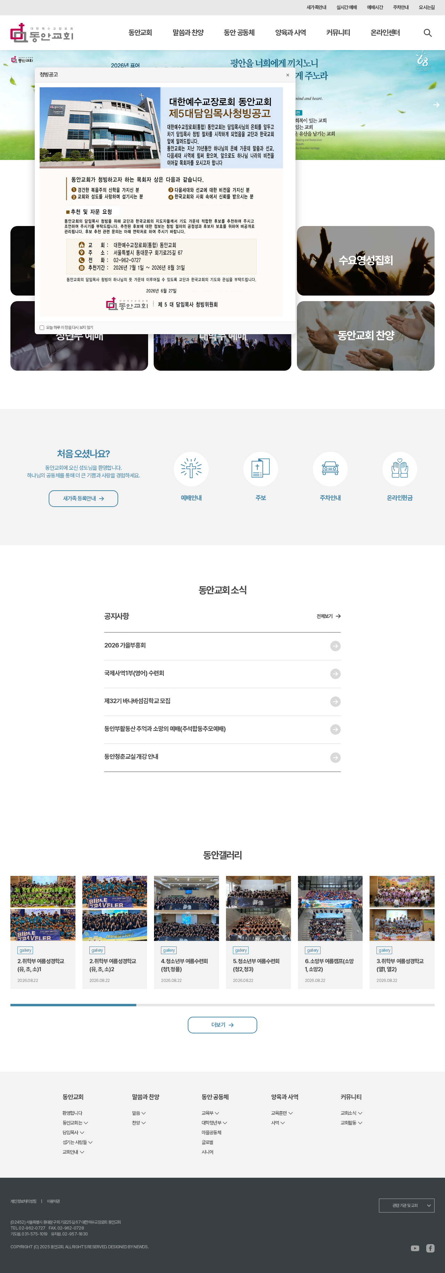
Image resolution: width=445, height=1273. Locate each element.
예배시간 (375, 7)
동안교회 (140, 32)
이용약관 (53, 1201)
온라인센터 (385, 32)
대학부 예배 (222, 335)
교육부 (207, 1113)
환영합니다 (72, 1113)
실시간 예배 (347, 7)
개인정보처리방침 (23, 1201)
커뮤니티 (338, 32)
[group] (42, 932)
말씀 (136, 1113)
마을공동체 (211, 1132)
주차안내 (401, 7)
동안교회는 (72, 1123)
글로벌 (207, 1142)
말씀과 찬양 (188, 32)
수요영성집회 (366, 260)
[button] (436, 104)
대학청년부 (211, 1123)
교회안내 (70, 1152)
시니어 (207, 1152)
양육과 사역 (290, 32)
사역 (275, 1123)
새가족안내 (316, 7)
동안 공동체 (239, 32)
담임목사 (70, 1132)
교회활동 (348, 1123)
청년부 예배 (79, 335)
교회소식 (348, 1113)
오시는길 (427, 7)
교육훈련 (279, 1113)
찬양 (136, 1123)
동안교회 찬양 (366, 335)
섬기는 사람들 (75, 1142)
